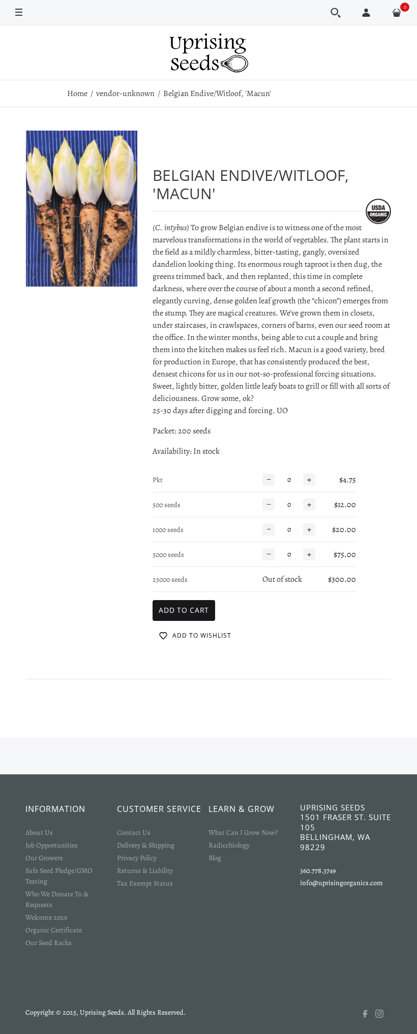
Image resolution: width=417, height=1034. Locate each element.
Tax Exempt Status (145, 883)
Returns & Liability (145, 870)
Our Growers (44, 858)
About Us (39, 832)
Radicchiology (229, 845)
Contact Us (134, 832)
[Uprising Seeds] (208, 52)
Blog (214, 858)
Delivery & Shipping (145, 845)
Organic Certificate (53, 930)
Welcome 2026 (46, 917)
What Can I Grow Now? (243, 832)
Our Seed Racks (48, 943)
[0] (397, 13)
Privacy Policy (137, 858)
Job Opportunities (51, 845)
